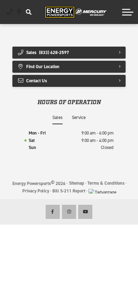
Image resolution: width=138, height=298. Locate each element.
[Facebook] (53, 212)
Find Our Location (42, 67)
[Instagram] (69, 212)
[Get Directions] (19, 12)
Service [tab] (79, 117)
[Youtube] (85, 212)
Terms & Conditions (106, 183)
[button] (28, 12)
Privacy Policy (35, 191)
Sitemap (76, 183)
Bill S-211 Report (68, 191)
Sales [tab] (57, 117)
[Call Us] (10, 12)
